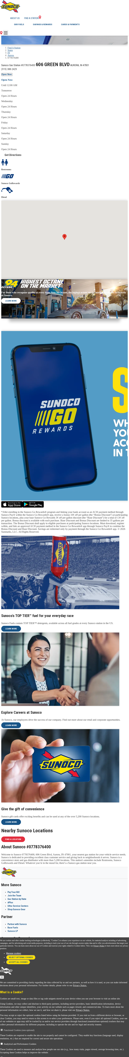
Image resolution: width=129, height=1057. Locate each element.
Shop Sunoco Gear (16, 909)
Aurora (11, 55)
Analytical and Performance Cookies (20, 1044)
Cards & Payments (70, 24)
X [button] (2, 977)
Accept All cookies (18, 962)
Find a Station (31, 18)
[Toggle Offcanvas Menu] (5, 33)
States (10, 50)
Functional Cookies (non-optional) (19, 1030)
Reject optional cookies (21, 957)
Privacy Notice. (80, 985)
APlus (10, 902)
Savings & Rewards (42, 24)
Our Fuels (19, 24)
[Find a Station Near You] (1, 33)
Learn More (11, 301)
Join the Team (14, 895)
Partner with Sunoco (17, 924)
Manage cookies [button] (13, 953)
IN (9, 53)
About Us (15, 18)
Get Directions (13, 155)
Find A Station (14, 48)
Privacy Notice (98, 946)
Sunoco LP (13, 931)
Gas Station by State (17, 899)
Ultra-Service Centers (18, 906)
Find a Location (13, 839)
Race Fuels (13, 927)
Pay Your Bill (14, 892)
